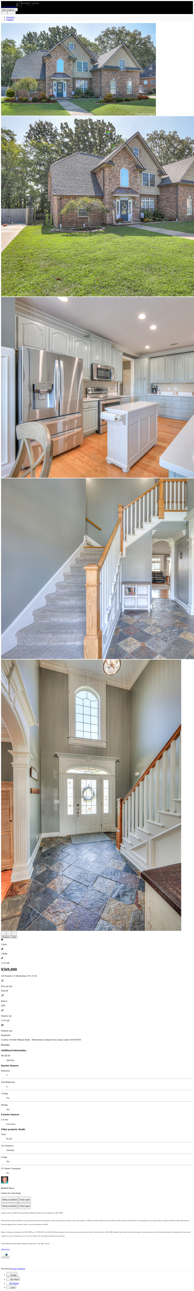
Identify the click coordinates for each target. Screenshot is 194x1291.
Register (11, 13)
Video (14, 937)
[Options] (3, 933)
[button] (97, 69)
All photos (6, 937)
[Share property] (14, 933)
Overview (10, 17)
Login (4, 13)
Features (9, 20)
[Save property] (9, 933)
